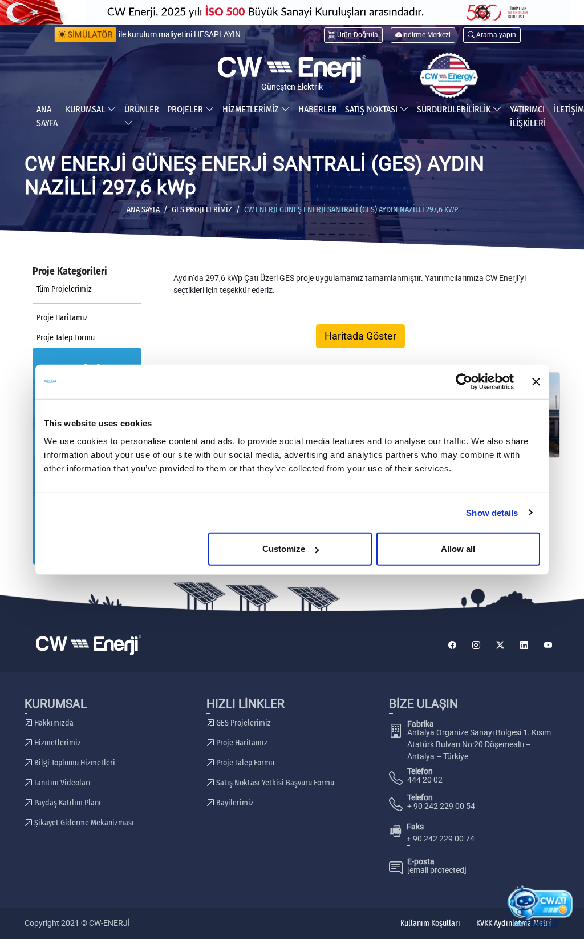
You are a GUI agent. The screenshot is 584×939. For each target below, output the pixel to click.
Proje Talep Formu (65, 337)
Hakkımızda (53, 723)
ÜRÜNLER (141, 109)
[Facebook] (452, 645)
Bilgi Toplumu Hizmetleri (74, 763)
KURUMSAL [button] (86, 109)
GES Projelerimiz (202, 210)
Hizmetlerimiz (57, 743)
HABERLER (317, 109)
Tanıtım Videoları (62, 783)
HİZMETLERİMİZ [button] (251, 109)
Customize (283, 549)
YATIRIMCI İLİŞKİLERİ (528, 116)
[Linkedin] (524, 645)
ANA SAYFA (47, 116)
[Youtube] (548, 645)
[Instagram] (476, 645)
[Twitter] (500, 645)
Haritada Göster (360, 336)
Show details (492, 512)
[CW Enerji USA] (449, 75)
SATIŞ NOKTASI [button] (372, 109)
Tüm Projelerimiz (64, 289)
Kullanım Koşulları (430, 923)
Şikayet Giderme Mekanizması (83, 823)
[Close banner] (536, 381)
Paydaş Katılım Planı (67, 803)
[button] (492, 35)
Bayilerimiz (234, 803)
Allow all (458, 549)
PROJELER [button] (186, 109)
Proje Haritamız (62, 318)
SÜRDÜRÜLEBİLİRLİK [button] (455, 109)
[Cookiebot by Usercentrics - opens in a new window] (464, 381)
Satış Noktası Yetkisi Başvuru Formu (274, 783)
